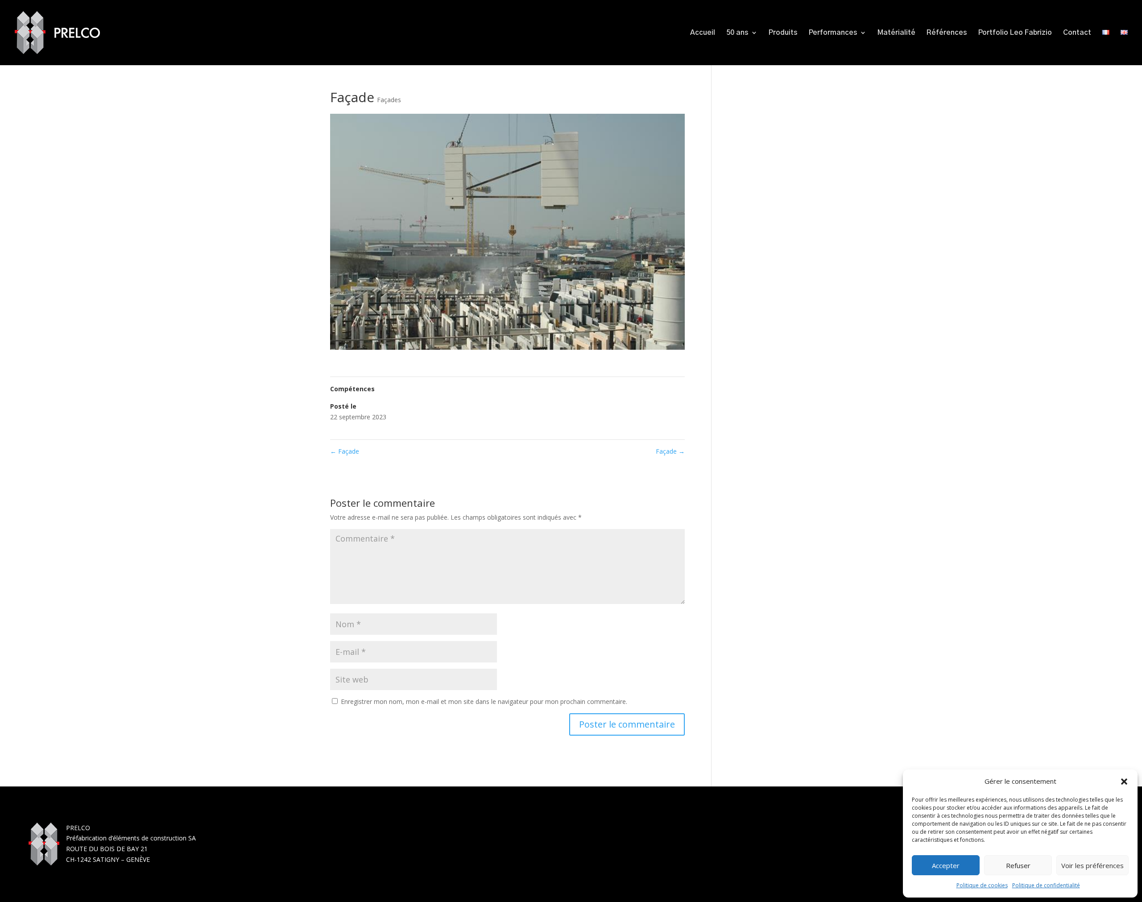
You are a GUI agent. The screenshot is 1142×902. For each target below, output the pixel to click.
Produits (783, 32)
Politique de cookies (982, 885)
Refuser (1018, 865)
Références (947, 32)
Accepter (946, 865)
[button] (1124, 781)
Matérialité (896, 32)
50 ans (737, 32)
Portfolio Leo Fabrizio (1015, 32)
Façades (389, 99)
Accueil (702, 32)
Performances (833, 32)
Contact (1077, 32)
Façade (344, 451)
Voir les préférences (1092, 865)
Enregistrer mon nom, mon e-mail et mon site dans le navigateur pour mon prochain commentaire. (484, 701)
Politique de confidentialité (1046, 885)
